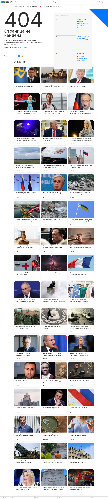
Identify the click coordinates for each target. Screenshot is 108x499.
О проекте (39, 497)
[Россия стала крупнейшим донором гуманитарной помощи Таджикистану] (81, 401)
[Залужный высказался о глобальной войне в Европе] (27, 79)
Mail (3, 497)
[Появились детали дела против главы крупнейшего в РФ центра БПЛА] (81, 240)
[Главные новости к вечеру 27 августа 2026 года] (27, 320)
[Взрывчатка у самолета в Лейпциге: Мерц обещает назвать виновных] (81, 106)
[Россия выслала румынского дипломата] (27, 401)
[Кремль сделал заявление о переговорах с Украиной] (81, 79)
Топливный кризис (54, 6)
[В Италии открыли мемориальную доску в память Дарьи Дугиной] (54, 482)
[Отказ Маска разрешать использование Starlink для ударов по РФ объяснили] (54, 401)
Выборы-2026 (21, 6)
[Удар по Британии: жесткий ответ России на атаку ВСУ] (81, 159)
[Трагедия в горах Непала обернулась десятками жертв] (54, 455)
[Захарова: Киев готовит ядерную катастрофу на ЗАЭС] (27, 482)
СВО (43, 6)
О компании (8, 497)
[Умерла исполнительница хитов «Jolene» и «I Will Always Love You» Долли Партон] (27, 106)
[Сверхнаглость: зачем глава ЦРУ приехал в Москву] (27, 186)
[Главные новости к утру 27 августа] (54, 213)
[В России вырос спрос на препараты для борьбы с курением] (81, 428)
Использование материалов (83, 497)
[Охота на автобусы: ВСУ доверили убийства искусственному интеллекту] (27, 347)
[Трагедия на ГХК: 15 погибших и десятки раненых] (27, 267)
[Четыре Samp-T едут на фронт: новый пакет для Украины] (27, 455)
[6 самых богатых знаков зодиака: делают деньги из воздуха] (54, 106)
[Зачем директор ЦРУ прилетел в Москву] (54, 320)
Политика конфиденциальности (67, 497)
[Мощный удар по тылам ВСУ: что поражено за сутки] (81, 482)
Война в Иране (33, 6)
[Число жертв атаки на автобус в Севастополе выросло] (54, 159)
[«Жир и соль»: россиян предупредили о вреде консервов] (54, 428)
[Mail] (2, 2)
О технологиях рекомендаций (51, 497)
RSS (35, 497)
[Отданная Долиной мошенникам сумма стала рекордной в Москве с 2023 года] (81, 132)
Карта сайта (103, 497)
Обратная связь (95, 497)
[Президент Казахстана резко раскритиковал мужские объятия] (54, 186)
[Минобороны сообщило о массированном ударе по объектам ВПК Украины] (27, 159)
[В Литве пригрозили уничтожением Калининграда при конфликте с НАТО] (54, 79)
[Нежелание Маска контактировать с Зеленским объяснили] (54, 240)
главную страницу (22, 47)
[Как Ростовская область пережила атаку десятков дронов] (54, 294)
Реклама (14, 497)
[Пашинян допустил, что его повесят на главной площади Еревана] (54, 347)
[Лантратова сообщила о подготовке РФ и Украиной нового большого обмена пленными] (81, 347)
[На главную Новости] (8, 2)
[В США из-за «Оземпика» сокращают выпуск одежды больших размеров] (81, 294)
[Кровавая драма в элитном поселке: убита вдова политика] (27, 132)
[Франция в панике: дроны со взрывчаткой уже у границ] (81, 267)
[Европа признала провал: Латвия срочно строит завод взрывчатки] (27, 213)
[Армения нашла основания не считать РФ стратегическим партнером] (27, 294)
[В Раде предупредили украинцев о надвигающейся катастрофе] (81, 213)
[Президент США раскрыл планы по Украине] (54, 132)
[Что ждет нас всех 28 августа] (54, 267)
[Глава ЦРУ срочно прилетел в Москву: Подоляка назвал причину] (27, 428)
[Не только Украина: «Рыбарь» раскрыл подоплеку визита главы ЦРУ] (81, 374)
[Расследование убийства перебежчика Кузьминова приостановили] (27, 240)
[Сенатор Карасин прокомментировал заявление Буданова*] (27, 374)
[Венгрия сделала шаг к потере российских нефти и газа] (81, 455)
